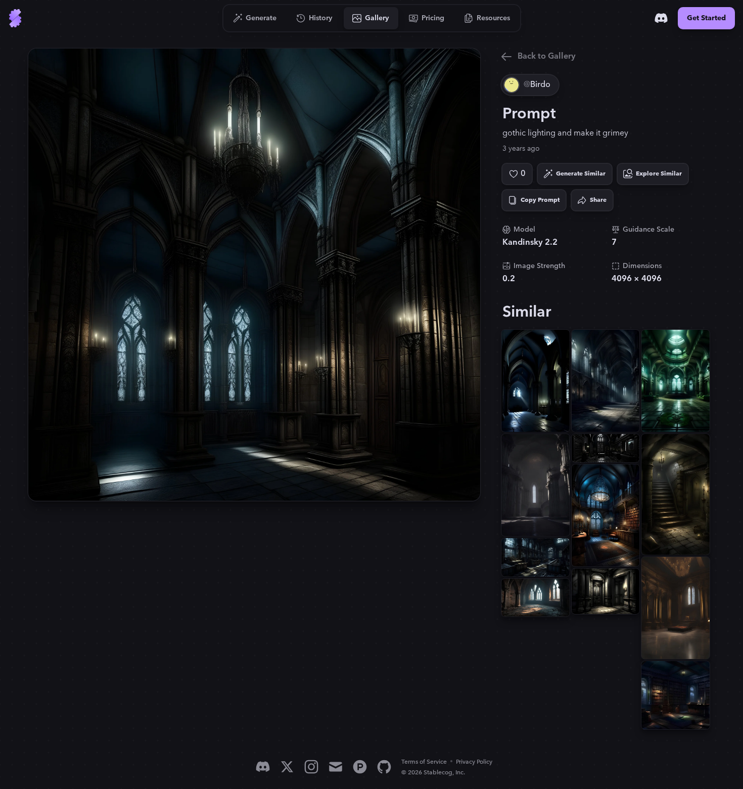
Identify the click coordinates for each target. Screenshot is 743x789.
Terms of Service (424, 762)
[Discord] (661, 18)
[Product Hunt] (360, 767)
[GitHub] (384, 767)
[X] (287, 767)
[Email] (335, 767)
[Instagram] (311, 767)
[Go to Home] (15, 18)
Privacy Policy (474, 762)
